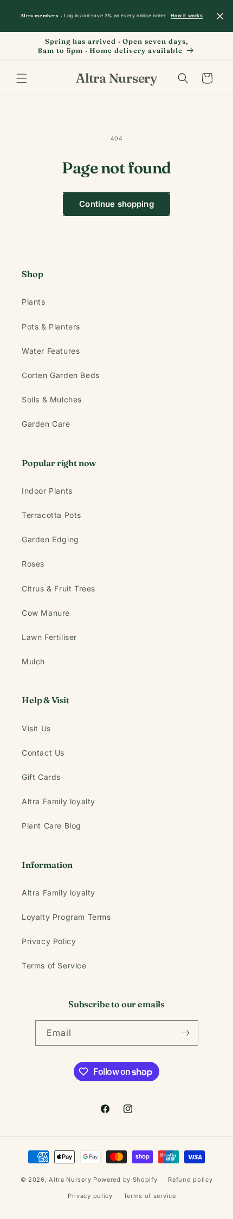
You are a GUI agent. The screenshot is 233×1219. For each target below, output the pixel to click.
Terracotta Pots (51, 515)
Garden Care (46, 423)
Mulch (33, 661)
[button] (22, 78)
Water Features (51, 350)
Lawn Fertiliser (49, 637)
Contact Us (43, 752)
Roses (33, 563)
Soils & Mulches (52, 399)
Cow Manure (46, 612)
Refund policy (190, 1179)
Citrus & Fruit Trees (58, 588)
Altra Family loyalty (58, 801)
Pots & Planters (51, 326)
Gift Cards (41, 777)
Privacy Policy (49, 941)
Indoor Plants (47, 490)
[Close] (220, 16)
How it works (187, 15)
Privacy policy (90, 1196)
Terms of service (150, 1196)
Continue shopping (116, 204)
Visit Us (36, 728)
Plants (34, 301)
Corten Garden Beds (61, 375)
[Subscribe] (186, 1033)
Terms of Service (54, 965)
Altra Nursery (70, 1179)
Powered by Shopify (125, 1179)
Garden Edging (50, 539)
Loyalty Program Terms (66, 916)
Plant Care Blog (51, 825)
